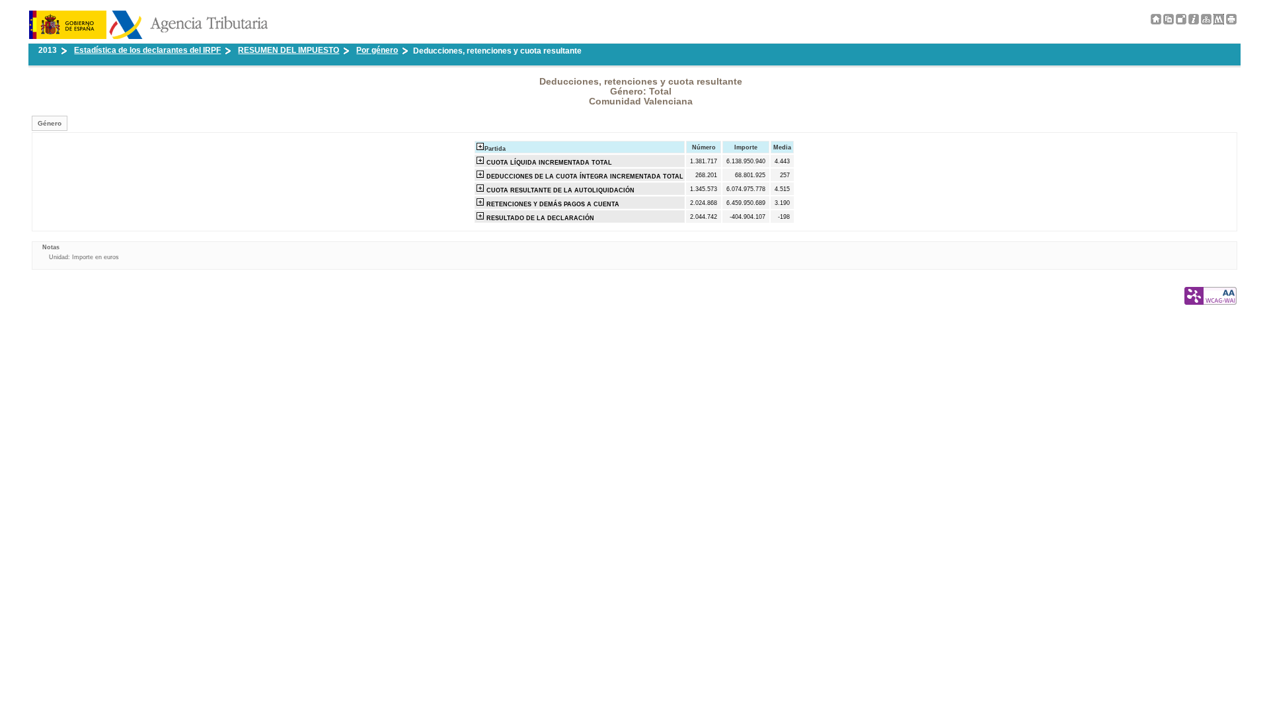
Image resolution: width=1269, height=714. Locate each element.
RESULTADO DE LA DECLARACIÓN (539, 218)
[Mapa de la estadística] (1206, 21)
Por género (377, 50)
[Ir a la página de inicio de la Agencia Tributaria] (148, 36)
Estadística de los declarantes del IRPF (147, 50)
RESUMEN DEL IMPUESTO (288, 50)
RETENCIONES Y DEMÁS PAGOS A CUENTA (551, 204)
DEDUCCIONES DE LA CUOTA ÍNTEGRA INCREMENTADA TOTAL (583, 176)
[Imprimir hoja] (1231, 19)
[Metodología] (1193, 21)
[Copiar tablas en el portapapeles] (1168, 21)
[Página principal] (1156, 21)
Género (49, 123)
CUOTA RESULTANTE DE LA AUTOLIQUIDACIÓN (559, 190)
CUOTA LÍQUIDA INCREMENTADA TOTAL (548, 162)
